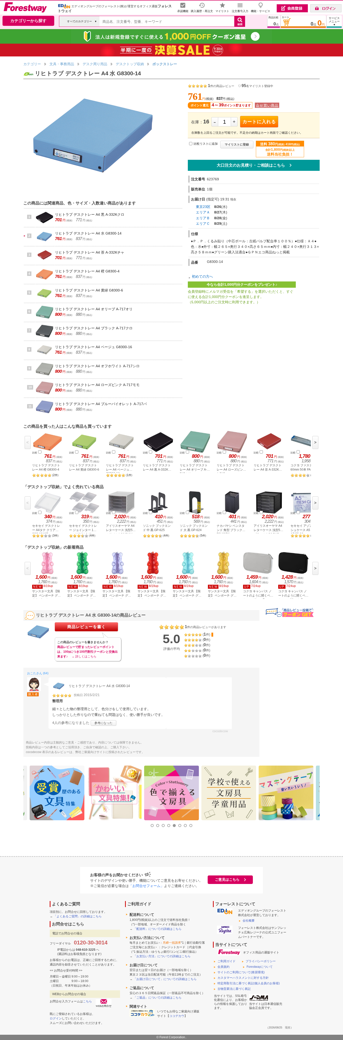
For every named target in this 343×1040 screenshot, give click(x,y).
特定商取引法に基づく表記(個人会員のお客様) (248, 983)
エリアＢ (203, 218)
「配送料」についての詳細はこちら (157, 929)
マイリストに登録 (237, 144)
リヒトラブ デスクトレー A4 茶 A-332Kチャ (89, 252)
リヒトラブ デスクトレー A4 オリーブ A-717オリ (94, 309)
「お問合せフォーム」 (146, 886)
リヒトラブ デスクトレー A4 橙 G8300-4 (87, 271)
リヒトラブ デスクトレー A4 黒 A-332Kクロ (89, 214)
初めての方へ (202, 276)
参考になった (103, 723)
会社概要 (249, 920)
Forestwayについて (260, 967)
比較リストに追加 (206, 143)
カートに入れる (259, 121)
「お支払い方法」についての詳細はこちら (162, 956)
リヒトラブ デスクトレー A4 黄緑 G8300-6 (89, 290)
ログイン (56, 1018)
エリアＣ (203, 223)
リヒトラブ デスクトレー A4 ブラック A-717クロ (94, 328)
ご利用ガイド (226, 961)
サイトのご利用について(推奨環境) (241, 972)
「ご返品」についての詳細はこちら (157, 997)
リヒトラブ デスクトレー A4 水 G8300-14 (88, 233)
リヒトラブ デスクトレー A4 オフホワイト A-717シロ (97, 366)
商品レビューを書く (86, 627)
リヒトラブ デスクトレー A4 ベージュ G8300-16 (93, 347)
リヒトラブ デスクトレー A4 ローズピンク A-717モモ (97, 385)
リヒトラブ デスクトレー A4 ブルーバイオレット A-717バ (101, 404)
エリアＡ (203, 212)
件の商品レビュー (221, 86)
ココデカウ (176, 1016)
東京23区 (203, 207)
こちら (87, 1001)
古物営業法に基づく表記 (234, 989)
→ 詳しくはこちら (84, 656)
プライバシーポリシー (261, 961)
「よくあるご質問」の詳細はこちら (77, 916)
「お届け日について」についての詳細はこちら (165, 979)
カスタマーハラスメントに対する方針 (243, 978)
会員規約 (223, 967)
